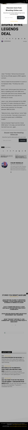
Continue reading (14, 21)
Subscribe (21, 17)
